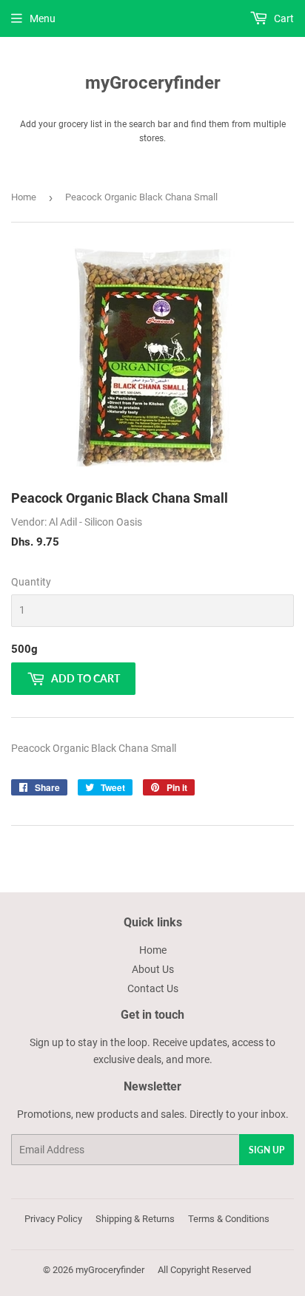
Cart (283, 18)
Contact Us (152, 988)
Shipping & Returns (135, 1218)
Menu (43, 18)
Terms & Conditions (228, 1218)
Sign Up (266, 1150)
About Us (153, 969)
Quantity (31, 582)
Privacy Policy (53, 1218)
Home (23, 197)
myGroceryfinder (153, 82)
